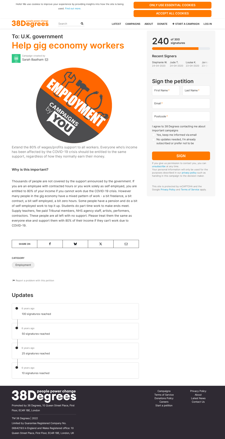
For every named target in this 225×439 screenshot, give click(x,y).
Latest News (198, 398)
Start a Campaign (187, 23)
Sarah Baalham (33, 59)
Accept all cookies (172, 13)
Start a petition (163, 405)
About (148, 23)
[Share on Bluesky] (75, 244)
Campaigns (132, 23)
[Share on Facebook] (50, 244)
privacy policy (189, 172)
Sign (181, 155)
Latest (116, 23)
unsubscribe (159, 166)
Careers (163, 401)
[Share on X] (100, 244)
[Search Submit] (82, 24)
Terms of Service (190, 189)
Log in (208, 23)
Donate (162, 23)
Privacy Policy (168, 189)
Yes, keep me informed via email (176, 134)
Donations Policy (164, 398)
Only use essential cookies (172, 5)
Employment (23, 265)
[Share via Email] (126, 244)
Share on (24, 244)
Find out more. (73, 8)
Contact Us (198, 401)
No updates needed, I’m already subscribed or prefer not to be (176, 141)
